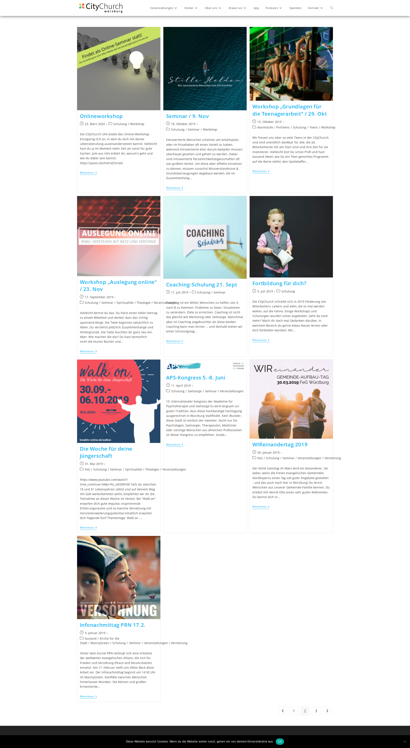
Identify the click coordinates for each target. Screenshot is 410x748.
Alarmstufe (265, 127)
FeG (87, 469)
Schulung (120, 124)
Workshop (137, 124)
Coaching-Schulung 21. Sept (201, 284)
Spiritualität (125, 303)
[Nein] (405, 741)
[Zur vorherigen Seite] (282, 711)
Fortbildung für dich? (279, 283)
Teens (313, 127)
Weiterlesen (88, 172)
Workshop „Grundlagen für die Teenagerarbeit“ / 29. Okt (289, 110)
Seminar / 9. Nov (187, 116)
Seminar (194, 129)
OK (280, 741)
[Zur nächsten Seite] (327, 711)
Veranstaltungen (232, 391)
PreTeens (283, 127)
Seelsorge (195, 391)
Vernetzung (333, 458)
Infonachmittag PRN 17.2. (113, 624)
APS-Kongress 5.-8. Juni (196, 377)
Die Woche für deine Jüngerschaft (106, 452)
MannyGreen (100, 643)
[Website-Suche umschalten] (331, 8)
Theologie (144, 303)
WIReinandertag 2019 (280, 444)
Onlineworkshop (101, 116)
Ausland (91, 638)
